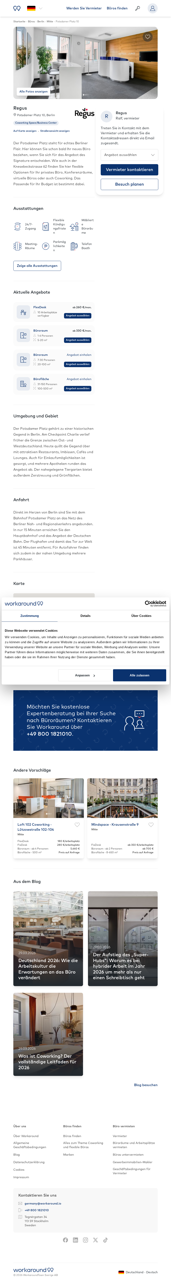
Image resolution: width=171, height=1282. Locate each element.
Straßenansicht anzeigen (55, 131)
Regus (20, 108)
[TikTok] (105, 1240)
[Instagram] (85, 1240)
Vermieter (120, 1136)
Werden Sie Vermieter (84, 8)
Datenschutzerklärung (29, 1162)
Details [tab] (85, 615)
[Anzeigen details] (54, 312)
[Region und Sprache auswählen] (35, 8)
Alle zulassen (139, 675)
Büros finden (117, 8)
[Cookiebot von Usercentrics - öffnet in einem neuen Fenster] (148, 603)
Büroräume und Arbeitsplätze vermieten (134, 1145)
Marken (68, 1154)
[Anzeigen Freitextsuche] (138, 8)
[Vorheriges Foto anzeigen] (20, 63)
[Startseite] (16, 8)
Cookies (18, 1169)
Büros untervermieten (128, 1154)
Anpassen (82, 675)
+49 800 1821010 (49, 734)
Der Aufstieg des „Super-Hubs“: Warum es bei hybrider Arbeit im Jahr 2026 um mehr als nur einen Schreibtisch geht (120, 966)
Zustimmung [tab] (29, 615)
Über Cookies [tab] (141, 615)
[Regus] (85, 113)
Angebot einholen (79, 355)
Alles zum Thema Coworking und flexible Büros (83, 1145)
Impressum (21, 1177)
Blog (16, 1154)
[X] (95, 1240)
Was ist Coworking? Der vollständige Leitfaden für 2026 (47, 1062)
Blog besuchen (146, 1085)
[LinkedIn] (75, 1240)
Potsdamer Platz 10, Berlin (36, 115)
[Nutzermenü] (153, 8)
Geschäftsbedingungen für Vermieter (132, 1171)
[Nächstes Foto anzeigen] (151, 63)
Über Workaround (26, 1136)
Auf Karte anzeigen (24, 131)
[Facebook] (65, 1240)
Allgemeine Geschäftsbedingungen (29, 1145)
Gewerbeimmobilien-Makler (132, 1162)
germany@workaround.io (43, 1203)
